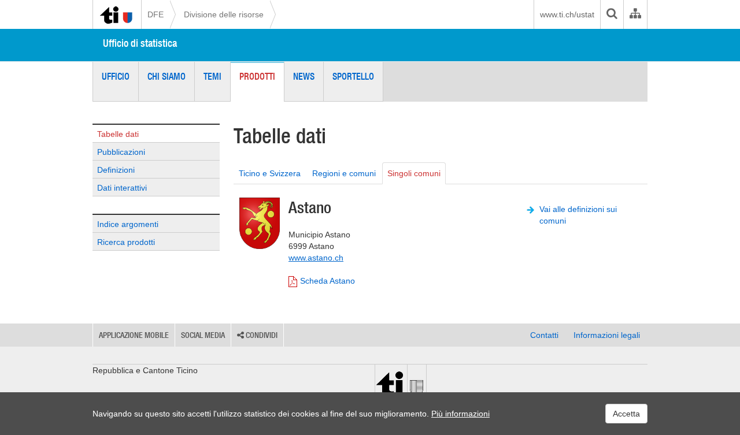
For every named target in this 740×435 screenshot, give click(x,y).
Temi (212, 76)
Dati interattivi (122, 187)
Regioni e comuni (344, 173)
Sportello (353, 76)
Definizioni (116, 169)
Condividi (261, 335)
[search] (611, 14)
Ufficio (116, 76)
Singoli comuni (414, 173)
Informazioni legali (607, 335)
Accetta (626, 413)
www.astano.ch (315, 257)
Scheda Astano (327, 280)
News (303, 76)
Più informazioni (460, 413)
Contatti (544, 335)
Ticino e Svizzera (270, 173)
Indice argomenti (127, 224)
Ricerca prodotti (126, 242)
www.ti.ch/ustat (567, 14)
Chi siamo (166, 76)
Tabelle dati (118, 134)
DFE (155, 14)
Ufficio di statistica (140, 43)
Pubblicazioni (121, 152)
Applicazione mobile (134, 335)
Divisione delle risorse (224, 14)
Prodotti (257, 76)
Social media (203, 335)
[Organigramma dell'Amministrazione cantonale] (635, 14)
